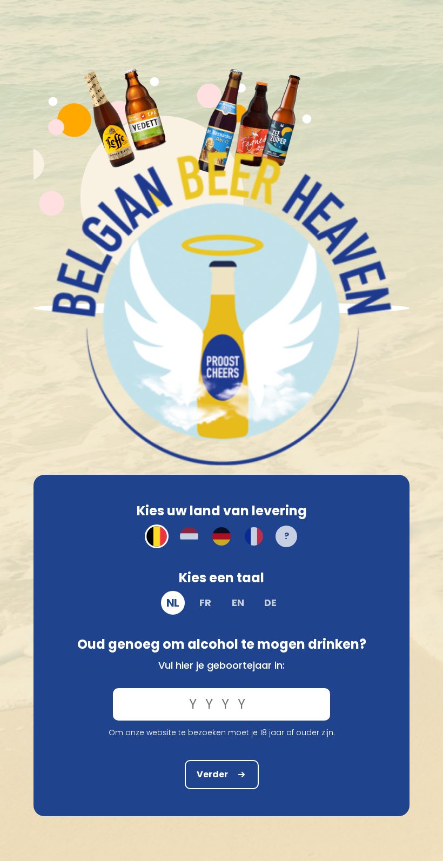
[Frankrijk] (254, 536)
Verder (212, 774)
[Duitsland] (221, 536)
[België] (156, 536)
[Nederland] (189, 536)
